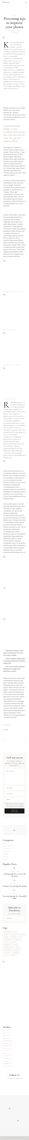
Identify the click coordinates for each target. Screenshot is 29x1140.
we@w (15, 32)
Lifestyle (6, 856)
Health (13, 942)
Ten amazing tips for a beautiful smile (14, 897)
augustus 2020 (7, 1048)
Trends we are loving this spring (14, 886)
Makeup (16, 950)
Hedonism (7, 944)
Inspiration (6, 851)
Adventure (7, 931)
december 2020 (7, 1040)
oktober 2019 (7, 1061)
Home (15, 944)
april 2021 (6, 1030)
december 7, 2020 (14, 30)
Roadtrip (16, 952)
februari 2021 (7, 1035)
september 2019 (8, 1063)
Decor (6, 937)
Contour (22, 934)
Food (6, 942)
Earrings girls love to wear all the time (14, 875)
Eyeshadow (8, 939)
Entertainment (7, 846)
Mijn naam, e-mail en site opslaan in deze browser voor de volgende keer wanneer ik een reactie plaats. (15, 805)
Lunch (17, 947)
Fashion (6, 724)
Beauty (14, 15)
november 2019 (7, 1058)
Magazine (7, 950)
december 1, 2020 (14, 893)
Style (6, 955)
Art (16, 931)
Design (14, 937)
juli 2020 (5, 1050)
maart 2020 (6, 1053)
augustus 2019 (7, 1066)
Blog (13, 934)
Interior (5, 853)
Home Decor (6, 848)
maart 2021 (6, 1033)
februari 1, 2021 (14, 871)
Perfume (7, 952)
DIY (21, 937)
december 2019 (7, 1055)
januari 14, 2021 (14, 883)
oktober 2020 (7, 1045)
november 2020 (7, 1043)
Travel (5, 858)
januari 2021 (7, 1038)
